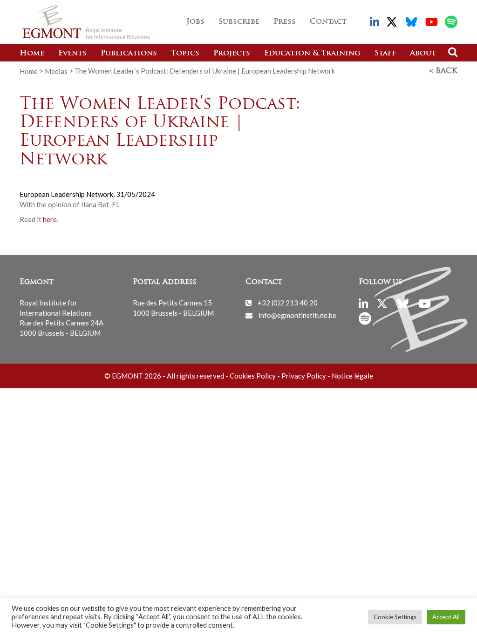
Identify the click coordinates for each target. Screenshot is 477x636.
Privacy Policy (303, 376)
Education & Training (312, 53)
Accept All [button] (446, 617)
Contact (328, 22)
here (50, 219)
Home (32, 53)
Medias (56, 71)
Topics (185, 53)
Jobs (195, 22)
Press (284, 22)
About (423, 53)
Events (72, 53)
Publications (129, 53)
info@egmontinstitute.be (297, 315)
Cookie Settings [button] (395, 617)
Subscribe (238, 22)
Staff (385, 53)
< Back (443, 71)
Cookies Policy (253, 376)
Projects (231, 53)
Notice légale (352, 376)
